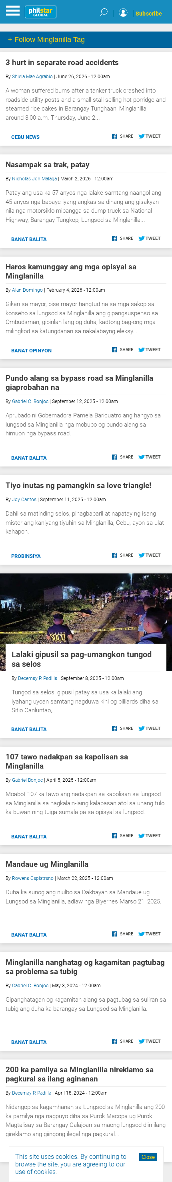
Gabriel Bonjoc (27, 780)
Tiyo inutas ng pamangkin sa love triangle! (78, 485)
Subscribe (149, 13)
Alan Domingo (27, 290)
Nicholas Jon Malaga (34, 179)
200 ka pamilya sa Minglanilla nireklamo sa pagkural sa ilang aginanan (80, 1074)
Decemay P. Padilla (37, 678)
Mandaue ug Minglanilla (47, 864)
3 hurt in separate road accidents (62, 62)
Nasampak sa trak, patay (48, 164)
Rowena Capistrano (33, 878)
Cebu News (25, 137)
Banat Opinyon (31, 351)
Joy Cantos (24, 499)
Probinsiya (26, 556)
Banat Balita (29, 239)
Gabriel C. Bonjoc (30, 401)
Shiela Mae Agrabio (32, 76)
